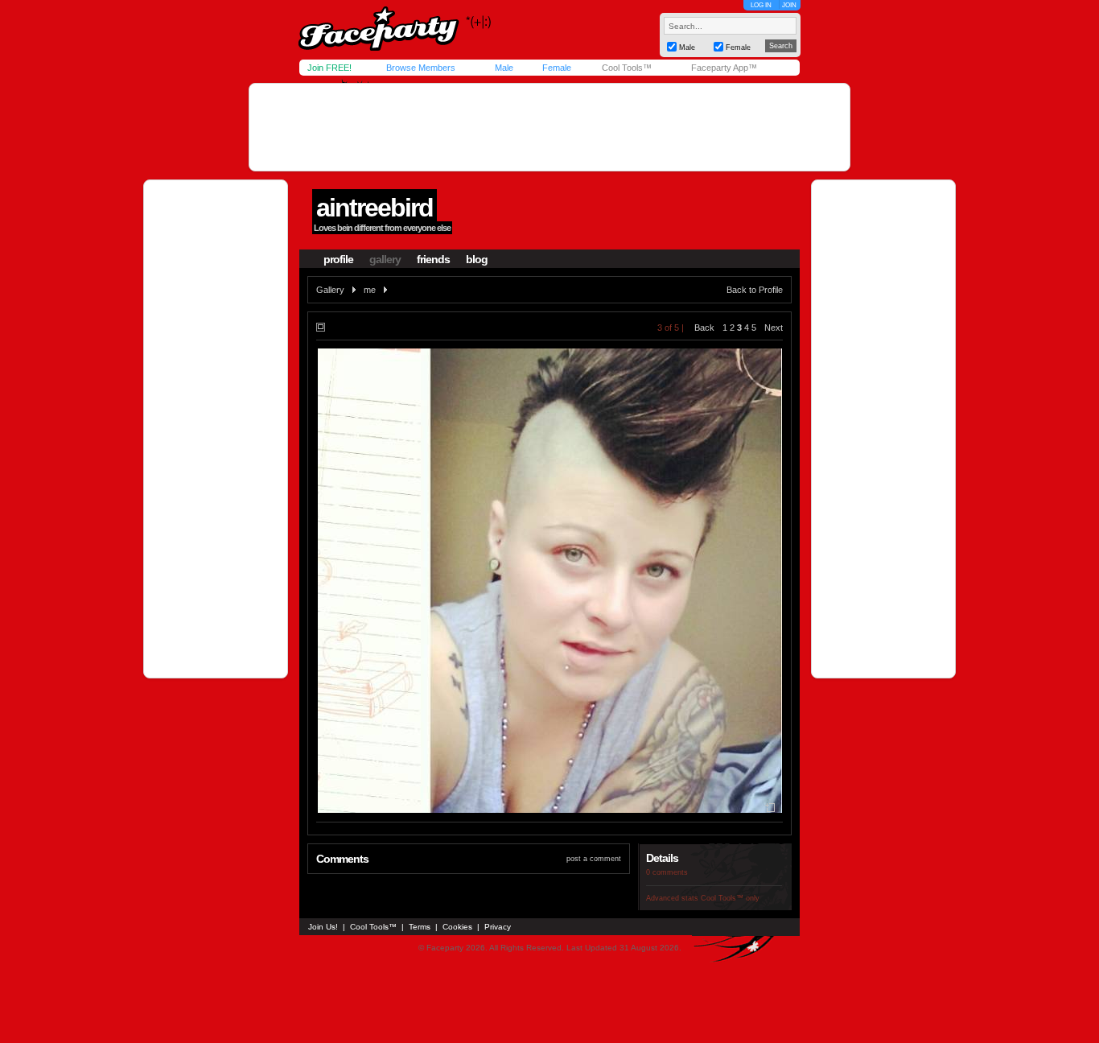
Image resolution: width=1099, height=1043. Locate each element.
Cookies (457, 926)
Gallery (330, 290)
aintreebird (374, 207)
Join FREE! (329, 67)
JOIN (789, 5)
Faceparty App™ (724, 67)
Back (704, 327)
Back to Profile (754, 290)
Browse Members (420, 67)
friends (433, 259)
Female (556, 67)
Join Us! (323, 926)
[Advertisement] (549, 127)
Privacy (497, 926)
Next (773, 327)
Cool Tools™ (627, 67)
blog (477, 259)
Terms (419, 926)
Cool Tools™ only (730, 898)
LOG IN (761, 5)
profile (338, 259)
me (370, 290)
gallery (385, 259)
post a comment (593, 859)
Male (504, 67)
